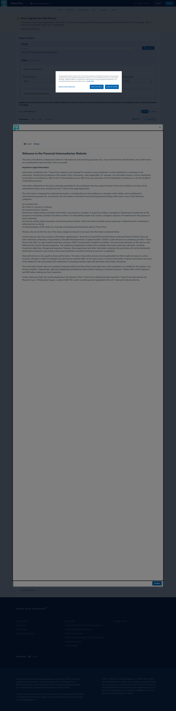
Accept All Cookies (111, 86)
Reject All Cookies (96, 86)
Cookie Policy (90, 81)
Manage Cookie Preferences (67, 86)
